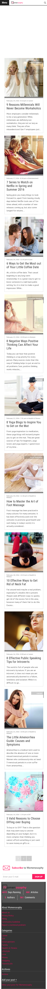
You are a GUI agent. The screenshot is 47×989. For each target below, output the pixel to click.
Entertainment (33, 178)
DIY (29, 814)
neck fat (38, 536)
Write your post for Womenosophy (17, 984)
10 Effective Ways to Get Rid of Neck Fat (22, 582)
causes (39, 693)
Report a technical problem (14, 925)
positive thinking (35, 298)
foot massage (36, 457)
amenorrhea (37, 696)
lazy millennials (35, 62)
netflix (39, 143)
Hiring (4, 918)
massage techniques (33, 460)
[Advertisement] (23, 31)
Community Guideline (11, 921)
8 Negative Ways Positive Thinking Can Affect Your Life (22, 344)
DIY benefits (36, 776)
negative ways (36, 301)
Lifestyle (32, 337)
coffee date (37, 224)
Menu (4, 2)
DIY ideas (38, 779)
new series (37, 146)
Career (30, 101)
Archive (5, 974)
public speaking (35, 615)
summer (38, 149)
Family (5, 945)
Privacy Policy (8, 915)
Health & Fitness (34, 418)
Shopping (6, 960)
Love (30, 259)
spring (39, 139)
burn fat (38, 539)
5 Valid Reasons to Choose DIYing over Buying (23, 820)
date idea (38, 221)
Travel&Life (7, 963)
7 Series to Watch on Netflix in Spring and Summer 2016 (20, 185)
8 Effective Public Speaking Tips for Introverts (24, 660)
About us (6, 912)
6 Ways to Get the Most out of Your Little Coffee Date (24, 265)
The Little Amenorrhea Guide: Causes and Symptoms (21, 740)
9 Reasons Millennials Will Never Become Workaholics (24, 106)
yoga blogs (37, 379)
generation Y (36, 65)
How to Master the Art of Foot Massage (22, 503)
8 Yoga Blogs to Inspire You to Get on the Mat (24, 424)
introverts (38, 618)
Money (5, 957)
